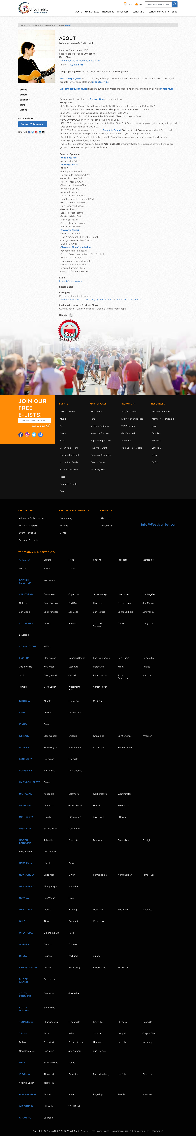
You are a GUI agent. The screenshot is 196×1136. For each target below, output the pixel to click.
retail (94, 418)
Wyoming (25, 1117)
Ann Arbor (49, 805)
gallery (23, 94)
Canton (97, 1033)
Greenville (73, 993)
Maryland (26, 793)
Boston (47, 782)
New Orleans (75, 770)
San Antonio (74, 1050)
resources (122, 11)
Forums (64, 525)
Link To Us (157, 447)
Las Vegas (49, 897)
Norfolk (122, 1074)
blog (22, 104)
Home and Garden (69, 462)
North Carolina (25, 841)
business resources (101, 455)
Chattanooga (51, 1021)
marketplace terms (121, 1131)
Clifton (71, 874)
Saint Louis (74, 828)
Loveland (24, 634)
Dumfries (73, 1074)
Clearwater (50, 657)
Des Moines (74, 712)
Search (63, 491)
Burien (71, 1094)
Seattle (121, 1094)
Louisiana (25, 770)
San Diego (24, 611)
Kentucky (25, 758)
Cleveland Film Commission (76, 247)
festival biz (138, 11)
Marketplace (92, 11)
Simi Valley (148, 611)
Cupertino (73, 594)
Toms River (148, 874)
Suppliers (156, 433)
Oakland (23, 603)
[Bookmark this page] (40, 434)
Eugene (48, 955)
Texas (23, 1033)
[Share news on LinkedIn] (40, 132)
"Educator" (136, 299)
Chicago (72, 735)
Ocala (22, 675)
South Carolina (25, 994)
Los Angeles (148, 594)
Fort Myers (123, 657)
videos (23, 109)
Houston (97, 1042)
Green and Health (69, 447)
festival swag (98, 462)
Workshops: (66, 88)
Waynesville (25, 851)
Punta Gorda (100, 675)
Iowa (22, 712)
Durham (97, 840)
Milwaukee (49, 1106)
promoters (108, 11)
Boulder (72, 623)
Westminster (124, 793)
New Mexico (27, 886)
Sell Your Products (28, 540)
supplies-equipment (101, 440)
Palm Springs (51, 603)
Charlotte (73, 840)
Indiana (24, 747)
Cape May (49, 874)
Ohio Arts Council (112, 130)
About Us (106, 510)
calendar (25, 99)
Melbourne (98, 666)
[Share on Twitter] (32, 132)
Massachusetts (28, 782)
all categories (98, 469)
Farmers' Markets (69, 469)
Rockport (49, 1050)
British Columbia (25, 581)
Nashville (147, 1021)
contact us (157, 1131)
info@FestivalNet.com (159, 524)
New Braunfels (27, 1050)
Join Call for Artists (131, 447)
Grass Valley (100, 594)
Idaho (23, 724)
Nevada (24, 897)
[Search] (174, 4)
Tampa (23, 686)
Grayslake (98, 735)
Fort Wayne (74, 747)
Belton (71, 1033)
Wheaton (147, 735)
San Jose (73, 611)
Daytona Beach (76, 657)
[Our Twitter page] (34, 434)
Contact (64, 532)
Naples (146, 666)
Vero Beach (50, 686)
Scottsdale (148, 559)
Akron (47, 921)
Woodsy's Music (69, 164)
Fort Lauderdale (101, 657)
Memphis (122, 1021)
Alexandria (49, 1074)
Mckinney (147, 1042)
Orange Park (50, 675)
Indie (62, 476)
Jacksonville (25, 666)
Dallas (22, 1042)
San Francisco (51, 611)
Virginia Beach (26, 1082)
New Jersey (27, 874)
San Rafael (99, 611)
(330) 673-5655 (75, 64)
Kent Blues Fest (69, 157)
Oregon (24, 955)
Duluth (47, 816)
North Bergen (125, 874)
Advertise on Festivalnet (31, 518)
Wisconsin (26, 1106)
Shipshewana (125, 747)
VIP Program (128, 426)
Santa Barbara (125, 611)
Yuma (71, 568)
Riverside (98, 603)
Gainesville (148, 657)
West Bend (74, 1106)
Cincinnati (73, 921)
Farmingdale (100, 874)
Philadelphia (99, 967)
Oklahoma (26, 932)
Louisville (73, 758)
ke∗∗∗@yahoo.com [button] (70, 281)
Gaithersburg (100, 793)
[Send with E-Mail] (43, 132)
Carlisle (48, 967)
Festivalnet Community (74, 510)
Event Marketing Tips (132, 418)
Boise (47, 724)
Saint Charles (125, 735)
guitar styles (80, 88)
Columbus (98, 921)
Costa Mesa (50, 594)
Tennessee (26, 1021)
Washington (27, 1094)
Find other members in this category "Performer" (86, 299)
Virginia (24, 1074)
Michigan (25, 805)
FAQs (155, 462)
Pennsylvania (28, 967)
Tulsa (71, 932)
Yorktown (49, 1082)
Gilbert (47, 559)
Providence (50, 979)
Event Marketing (27, 532)
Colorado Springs (98, 625)
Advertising (107, 525)
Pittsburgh (123, 967)
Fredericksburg (76, 1042)
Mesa (71, 559)
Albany (47, 909)
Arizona (24, 559)
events (78, 11)
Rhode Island (23, 980)
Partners (156, 440)
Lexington (49, 758)
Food (62, 440)
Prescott (122, 559)
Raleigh (146, 840)
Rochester (123, 909)
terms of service (100, 1131)
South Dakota (24, 1009)
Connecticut (27, 646)
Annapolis (49, 793)
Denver (121, 623)
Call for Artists (67, 411)
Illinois (24, 735)
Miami (121, 666)
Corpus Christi (149, 1033)
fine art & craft (99, 447)
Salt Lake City (51, 1062)
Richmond (147, 1074)
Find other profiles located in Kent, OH (80, 60)
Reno (71, 897)
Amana (48, 712)
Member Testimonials (163, 418)
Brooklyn (73, 909)
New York (25, 909)
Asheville (48, 840)
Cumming (73, 700)
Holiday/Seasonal (69, 455)
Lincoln (47, 863)
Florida (24, 657)
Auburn (47, 1094)
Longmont (148, 623)
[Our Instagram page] (27, 434)
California (26, 594)
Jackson (48, 1117)
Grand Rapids (75, 805)
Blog (174, 11)
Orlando (72, 675)
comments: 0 (25, 118)
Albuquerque (50, 886)
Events (63, 403)
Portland (73, 955)
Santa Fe (73, 886)
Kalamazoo (124, 805)
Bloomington (50, 735)
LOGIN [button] (129, 4)
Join (154, 426)
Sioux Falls (49, 1007)
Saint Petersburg (124, 677)
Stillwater (122, 816)
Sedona (23, 568)
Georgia (24, 700)
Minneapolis (74, 816)
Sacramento (124, 603)
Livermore (123, 594)
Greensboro (124, 840)
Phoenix (97, 559)
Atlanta (47, 700)
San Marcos (99, 1050)
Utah (22, 1062)
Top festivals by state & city (36, 552)
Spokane (147, 1094)
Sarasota (147, 675)
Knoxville (98, 1021)
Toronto (72, 944)
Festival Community (158, 11)
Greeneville (74, 1021)
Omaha (72, 863)
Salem (96, 955)
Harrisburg (74, 967)
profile (23, 89)
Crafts (63, 433)
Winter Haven (100, 686)
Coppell (122, 1033)
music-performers (100, 433)
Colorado (26, 623)
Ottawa (48, 944)
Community (66, 518)
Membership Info (161, 411)
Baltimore (73, 793)
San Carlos (148, 603)
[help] (70, 314)
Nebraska (25, 863)
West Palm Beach (74, 688)
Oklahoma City (52, 932)
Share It (22, 131)
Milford (47, 646)
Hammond (49, 770)
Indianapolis (99, 747)
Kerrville (122, 1042)
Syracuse (147, 909)
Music (63, 418)
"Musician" (121, 299)
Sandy (71, 1062)
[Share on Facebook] (29, 132)
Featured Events (68, 484)
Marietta (97, 700)
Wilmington (50, 851)
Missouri (25, 828)
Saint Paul (98, 816)
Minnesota (26, 816)
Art (61, 426)
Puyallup (98, 1094)
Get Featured (128, 433)
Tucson (47, 568)
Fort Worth (49, 1042)
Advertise (126, 440)
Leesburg (73, 666)
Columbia (49, 993)
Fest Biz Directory (28, 525)
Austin (47, 1033)
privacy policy (141, 1131)
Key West (49, 666)
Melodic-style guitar (71, 78)
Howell (96, 805)
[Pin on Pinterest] (36, 132)
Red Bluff (73, 603)
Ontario (24, 944)
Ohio (22, 921)
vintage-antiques (100, 426)
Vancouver (49, 580)
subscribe (39, 426)
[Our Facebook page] (20, 434)
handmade (96, 411)
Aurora (47, 623)
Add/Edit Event (129, 411)
